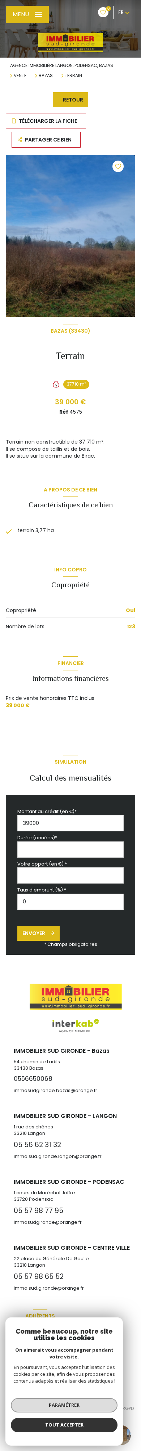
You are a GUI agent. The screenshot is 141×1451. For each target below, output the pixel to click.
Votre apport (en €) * (42, 864)
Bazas (46, 75)
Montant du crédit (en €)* (47, 811)
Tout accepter (64, 1424)
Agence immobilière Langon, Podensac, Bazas (61, 65)
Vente (20, 75)
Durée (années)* (37, 838)
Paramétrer (64, 1405)
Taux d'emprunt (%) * (41, 890)
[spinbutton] (70, 902)
